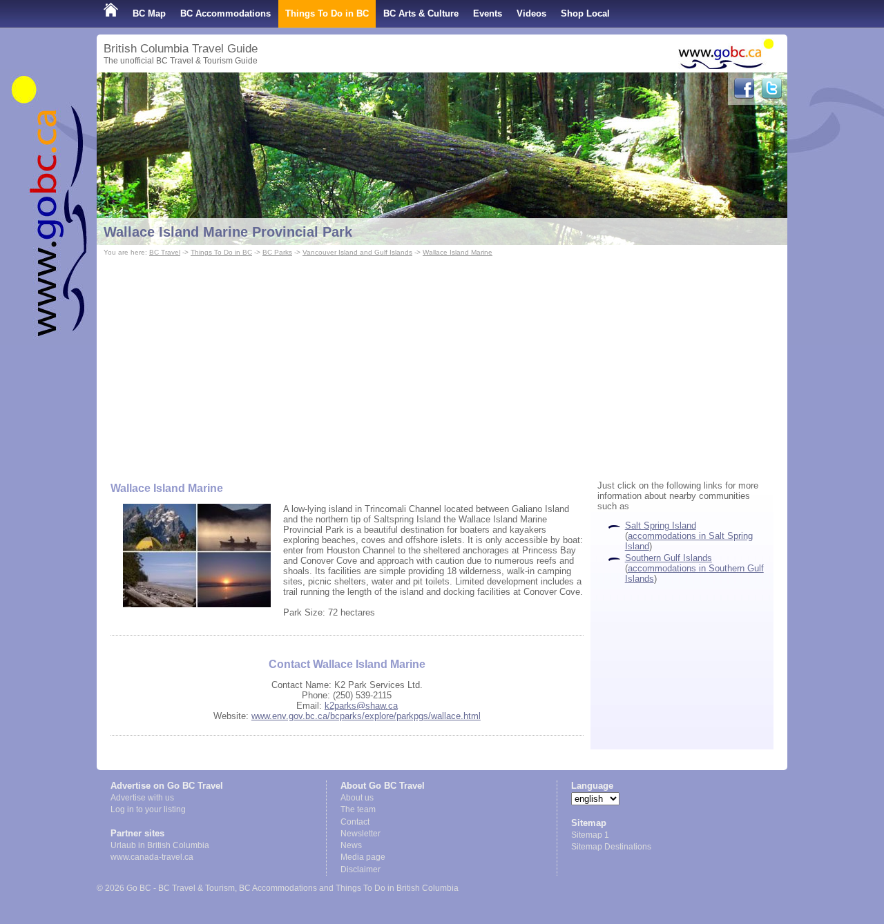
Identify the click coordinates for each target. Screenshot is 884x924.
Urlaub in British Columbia (159, 845)
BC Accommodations (225, 13)
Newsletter (360, 833)
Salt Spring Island (660, 525)
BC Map (149, 13)
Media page (362, 857)
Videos (531, 13)
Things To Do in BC (327, 13)
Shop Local (585, 13)
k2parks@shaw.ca (361, 705)
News (351, 845)
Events (487, 13)
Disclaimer (360, 869)
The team (358, 809)
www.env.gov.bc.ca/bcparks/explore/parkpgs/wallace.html (366, 716)
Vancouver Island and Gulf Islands (357, 252)
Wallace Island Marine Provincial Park (228, 231)
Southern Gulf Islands (668, 558)
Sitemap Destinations (611, 847)
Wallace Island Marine (457, 252)
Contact (354, 822)
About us (357, 798)
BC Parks (277, 252)
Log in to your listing (148, 809)
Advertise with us (142, 798)
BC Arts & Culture (421, 13)
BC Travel (164, 252)
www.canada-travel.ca (151, 857)
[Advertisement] (442, 363)
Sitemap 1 (590, 835)
